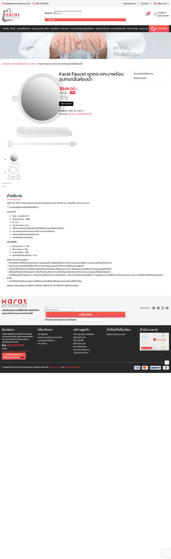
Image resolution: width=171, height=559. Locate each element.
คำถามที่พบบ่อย (79, 346)
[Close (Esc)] (3, 183)
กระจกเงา (32, 63)
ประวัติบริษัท (43, 334)
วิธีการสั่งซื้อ (78, 340)
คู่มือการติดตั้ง (66, 103)
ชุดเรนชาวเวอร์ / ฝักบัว (40, 28)
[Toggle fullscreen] (8, 183)
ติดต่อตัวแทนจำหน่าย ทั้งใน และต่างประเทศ (14, 356)
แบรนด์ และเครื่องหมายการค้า (50, 337)
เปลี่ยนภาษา (162, 3)
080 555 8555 (41, 3)
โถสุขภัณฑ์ (54, 28)
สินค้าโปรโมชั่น (161, 28)
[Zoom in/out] (11, 183)
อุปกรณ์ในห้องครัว (118, 28)
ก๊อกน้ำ (12, 28)
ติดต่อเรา (145, 3)
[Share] (6, 183)
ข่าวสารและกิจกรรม (81, 349)
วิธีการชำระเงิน (79, 343)
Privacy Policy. (55, 367)
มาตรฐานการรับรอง (46, 340)
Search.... (49, 13)
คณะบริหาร (42, 343)
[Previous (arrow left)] (3, 186)
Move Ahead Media (72, 367)
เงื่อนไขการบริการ (80, 352)
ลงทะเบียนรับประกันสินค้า (83, 334)
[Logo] (10, 15)
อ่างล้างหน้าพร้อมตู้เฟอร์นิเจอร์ (82, 28)
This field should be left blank (60, 319)
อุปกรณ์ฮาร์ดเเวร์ (103, 28)
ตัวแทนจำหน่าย (79, 337)
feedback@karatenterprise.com (15, 351)
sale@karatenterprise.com (17, 3)
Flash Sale (143, 28)
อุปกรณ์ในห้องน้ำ (23, 28)
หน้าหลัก (6, 28)
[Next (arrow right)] (6, 186)
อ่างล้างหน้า (64, 28)
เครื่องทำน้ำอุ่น (132, 28)
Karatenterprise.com (115, 334)
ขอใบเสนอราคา (129, 3)
